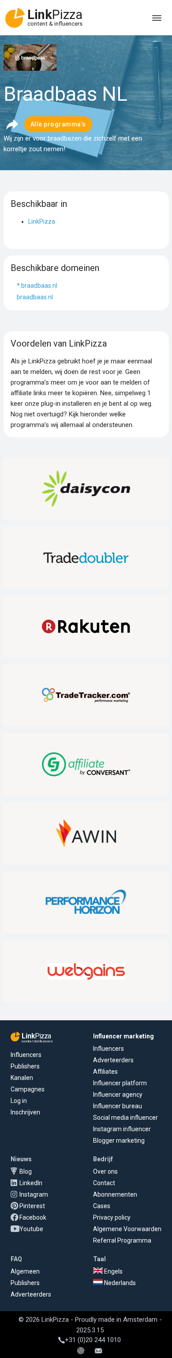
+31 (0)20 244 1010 (93, 1340)
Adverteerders (113, 1060)
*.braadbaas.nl (37, 285)
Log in (19, 1100)
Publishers (25, 1066)
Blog (25, 1171)
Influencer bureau (117, 1106)
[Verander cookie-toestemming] (80, 1351)
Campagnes (28, 1089)
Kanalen (22, 1077)
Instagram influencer (122, 1129)
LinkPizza (41, 221)
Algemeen (25, 1271)
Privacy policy (112, 1217)
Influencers (26, 1054)
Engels (113, 1271)
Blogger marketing (119, 1140)
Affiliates (105, 1071)
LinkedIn (30, 1182)
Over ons (105, 1171)
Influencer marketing (123, 1036)
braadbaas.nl (35, 297)
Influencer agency (117, 1094)
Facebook (32, 1217)
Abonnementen (115, 1194)
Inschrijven (25, 1112)
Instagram (33, 1194)
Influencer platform (120, 1083)
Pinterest (32, 1205)
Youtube (31, 1228)
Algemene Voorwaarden (127, 1228)
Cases (101, 1205)
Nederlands (119, 1282)
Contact (104, 1182)
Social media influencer (125, 1117)
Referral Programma (122, 1240)
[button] (12, 124)
